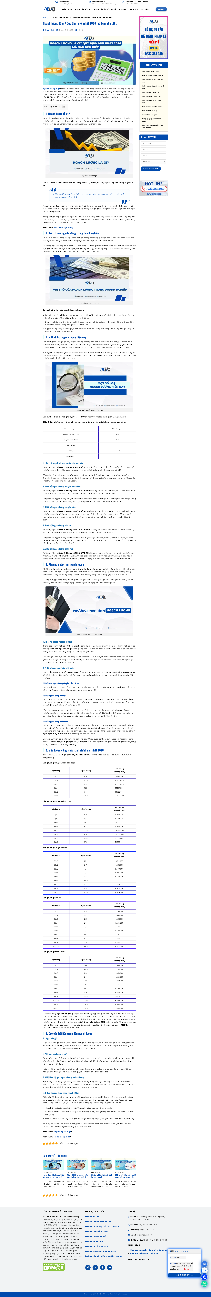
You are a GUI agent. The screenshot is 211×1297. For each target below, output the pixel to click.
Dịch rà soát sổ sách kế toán (98, 1221)
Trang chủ (47, 17)
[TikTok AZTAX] (102, 1267)
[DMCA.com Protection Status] (54, 1267)
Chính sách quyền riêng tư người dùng (148, 1250)
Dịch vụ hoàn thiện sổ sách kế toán (102, 1226)
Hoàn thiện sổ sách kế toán (153, 75)
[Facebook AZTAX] (88, 1267)
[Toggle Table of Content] (63, 107)
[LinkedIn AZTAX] (109, 1267)
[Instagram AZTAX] (95, 1267)
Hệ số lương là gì (62, 1137)
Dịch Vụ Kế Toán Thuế (105, 9)
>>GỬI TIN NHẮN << (184, 1275)
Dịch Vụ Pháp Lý (83, 9)
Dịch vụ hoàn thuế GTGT (152, 96)
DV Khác (134, 9)
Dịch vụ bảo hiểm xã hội (96, 1231)
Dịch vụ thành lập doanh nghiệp (100, 1251)
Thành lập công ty (149, 115)
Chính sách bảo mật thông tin (144, 1253)
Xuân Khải (49, 30)
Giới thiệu (67, 9)
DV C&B (122, 9)
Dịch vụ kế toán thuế (150, 71)
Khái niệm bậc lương (63, 227)
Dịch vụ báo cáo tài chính (152, 107)
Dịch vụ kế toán (92, 1216)
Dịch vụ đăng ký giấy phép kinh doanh (103, 1256)
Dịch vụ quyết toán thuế (96, 1246)
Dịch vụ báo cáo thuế (150, 92)
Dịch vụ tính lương (149, 111)
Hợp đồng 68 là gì (62, 1132)
